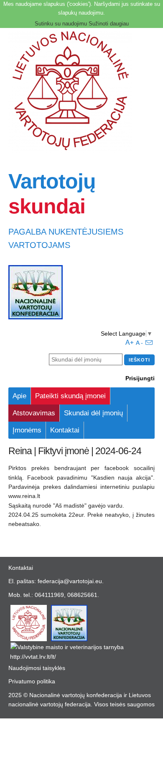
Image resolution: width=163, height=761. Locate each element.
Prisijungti (140, 378)
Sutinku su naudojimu (61, 23)
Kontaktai (64, 430)
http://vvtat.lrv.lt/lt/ (33, 656)
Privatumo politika (31, 681)
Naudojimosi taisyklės (36, 668)
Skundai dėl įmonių (93, 413)
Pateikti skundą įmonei (70, 396)
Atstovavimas (34, 413)
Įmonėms (27, 430)
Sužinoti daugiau (109, 23)
